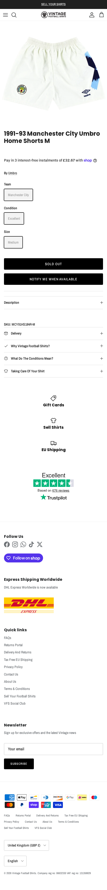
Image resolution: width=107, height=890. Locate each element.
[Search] (16, 14)
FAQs (7, 638)
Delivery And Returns (17, 652)
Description (11, 302)
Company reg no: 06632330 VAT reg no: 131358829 (64, 873)
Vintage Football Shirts (24, 873)
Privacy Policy (13, 667)
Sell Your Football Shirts (20, 696)
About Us (10, 681)
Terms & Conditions (17, 688)
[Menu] (5, 14)
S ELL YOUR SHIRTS (53, 4)
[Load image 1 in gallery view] (53, 74)
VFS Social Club (15, 703)
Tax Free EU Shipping (18, 659)
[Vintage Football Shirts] (53, 14)
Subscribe (18, 764)
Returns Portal (13, 645)
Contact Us (11, 674)
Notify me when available (54, 279)
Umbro (12, 173)
